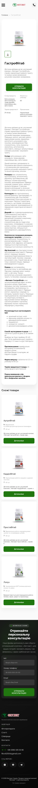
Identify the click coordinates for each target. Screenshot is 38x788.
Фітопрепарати (8, 729)
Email (6, 678)
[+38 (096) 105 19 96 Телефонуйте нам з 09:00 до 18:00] (34, 5)
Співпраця (6, 736)
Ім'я (5, 658)
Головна (5, 15)
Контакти (6, 740)
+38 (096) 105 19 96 (15, 750)
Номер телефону (11, 668)
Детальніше (19, 441)
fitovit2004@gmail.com (11, 754)
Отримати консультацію (19, 87)
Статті (4, 732)
